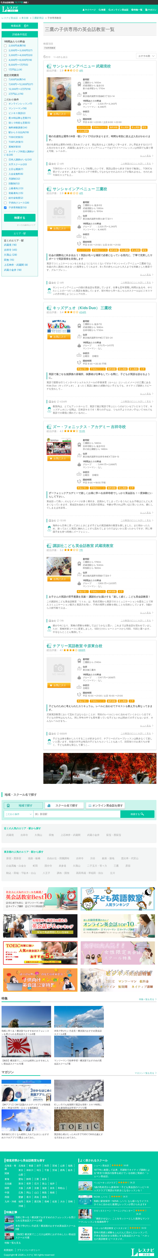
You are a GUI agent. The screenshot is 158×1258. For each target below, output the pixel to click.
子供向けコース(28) (19, 202)
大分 (62, 1201)
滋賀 (44, 1188)
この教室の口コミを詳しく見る (136, 163)
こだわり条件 (12, 814)
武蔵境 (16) (10, 244)
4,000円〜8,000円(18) (20, 59)
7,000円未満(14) (17, 79)
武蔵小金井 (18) (13, 269)
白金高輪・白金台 (16, 865)
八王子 (46, 872)
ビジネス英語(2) (17, 113)
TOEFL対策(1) (16, 141)
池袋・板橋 (34, 858)
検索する (19, 217)
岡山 (28, 1192)
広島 (21, 1192)
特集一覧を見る (146, 999)
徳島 (44, 1197)
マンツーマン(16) (18, 108)
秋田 (46, 1165)
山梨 (21, 1174)
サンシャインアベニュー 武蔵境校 (82, 66)
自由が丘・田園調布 (58, 858)
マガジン (152, 9)
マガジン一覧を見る (144, 1073)
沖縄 (21, 1205)
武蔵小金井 (93, 834)
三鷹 (116, 865)
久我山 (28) (10, 254)
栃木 (70, 1170)
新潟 (21, 1183)
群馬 (62, 1170)
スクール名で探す (67, 805)
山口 (36, 1192)
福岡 (21, 1201)
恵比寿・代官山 (129, 858)
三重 (36, 1179)
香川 (28, 1197)
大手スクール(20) (18, 164)
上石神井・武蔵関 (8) (16, 264)
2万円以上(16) (16, 93)
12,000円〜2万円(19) (20, 89)
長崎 (46, 1201)
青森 (31, 1165)
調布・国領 (63, 872)
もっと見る (145, 155)
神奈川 (29, 1170)
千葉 (46, 1170)
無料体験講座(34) (18, 127)
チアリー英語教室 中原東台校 (77, 646)
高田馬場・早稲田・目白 (89, 872)
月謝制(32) (14, 178)
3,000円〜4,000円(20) (20, 55)
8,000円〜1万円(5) (18, 64)
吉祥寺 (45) (10, 249)
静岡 (28, 1179)
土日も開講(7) (16, 169)
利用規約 (8, 1250)
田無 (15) (9, 259)
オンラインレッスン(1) (20, 103)
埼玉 (39, 1170)
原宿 (127, 865)
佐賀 (54, 1201)
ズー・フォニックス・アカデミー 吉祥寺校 (89, 426)
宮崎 (70, 1201)
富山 (44, 1183)
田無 (51, 834)
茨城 (54, 1170)
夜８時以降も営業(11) (20, 117)
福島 (70, 1165)
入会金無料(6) (16, 173)
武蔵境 (10, 834)
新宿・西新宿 (13, 858)
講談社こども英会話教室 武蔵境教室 (83, 545)
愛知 (21, 1179)
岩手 (39, 1165)
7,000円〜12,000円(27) (21, 84)
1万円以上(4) (15, 69)
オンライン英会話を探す (107, 805)
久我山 (38, 834)
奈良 (52, 1188)
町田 (35, 865)
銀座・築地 (108, 858)
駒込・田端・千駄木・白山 (21, 872)
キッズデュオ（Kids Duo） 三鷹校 (82, 308)
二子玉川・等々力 (97, 865)
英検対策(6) (15, 146)
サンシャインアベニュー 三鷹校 (80, 189)
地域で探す (26, 805)
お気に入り (60, 113)
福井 (52, 1183)
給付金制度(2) (16, 197)
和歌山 (61, 1188)
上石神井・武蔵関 (70, 834)
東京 (21, 1170)
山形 (62, 1165)
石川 (36, 1183)
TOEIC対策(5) (16, 137)
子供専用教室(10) (18, 207)
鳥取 (44, 1192)
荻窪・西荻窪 (113, 834)
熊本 (28, 1201)
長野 (28, 1183)
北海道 (22, 1165)
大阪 (21, 1188)
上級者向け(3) (16, 188)
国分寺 (48, 865)
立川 (112, 872)
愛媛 (21, 1197)
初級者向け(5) (16, 193)
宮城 (54, 1165)
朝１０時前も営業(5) (19, 122)
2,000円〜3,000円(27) (20, 50)
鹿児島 (37, 1201)
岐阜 (44, 1179)
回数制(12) (14, 183)
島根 (52, 1192)
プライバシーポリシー (28, 1250)
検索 (103, 9)
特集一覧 (138, 9)
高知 (36, 1197)
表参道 (62, 865)
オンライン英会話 (119, 9)
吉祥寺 (24, 834)
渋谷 (92, 858)
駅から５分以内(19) (19, 132)
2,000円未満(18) (17, 45)
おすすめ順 (144, 55)
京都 (36, 1188)
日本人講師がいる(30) (20, 159)
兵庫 (28, 1188)
